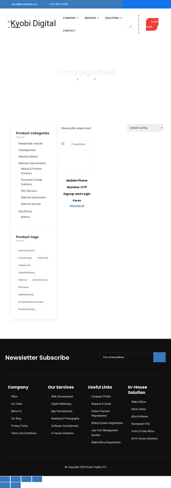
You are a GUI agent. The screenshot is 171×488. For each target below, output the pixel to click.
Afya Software (139, 416)
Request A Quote (101, 403)
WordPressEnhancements (30, 302)
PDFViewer (23, 287)
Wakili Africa (138, 401)
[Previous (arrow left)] (5, 485)
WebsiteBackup (26, 294)
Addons (25, 217)
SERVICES (90, 18)
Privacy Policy (19, 425)
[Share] (26, 479)
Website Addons (28, 156)
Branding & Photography (65, 418)
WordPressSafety (26, 309)
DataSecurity (24, 265)
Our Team (16, 403)
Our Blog (16, 418)
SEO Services (29, 191)
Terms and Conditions (24, 433)
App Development (61, 411)
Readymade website (31, 143)
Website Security (31, 204)
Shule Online (138, 409)
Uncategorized (27, 150)
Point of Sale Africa (142, 431)
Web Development (62, 396)
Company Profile (101, 396)
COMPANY (69, 18)
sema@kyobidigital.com (24, 4)
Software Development (64, 425)
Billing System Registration (107, 423)
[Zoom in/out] (5, 479)
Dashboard (42, 258)
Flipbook (22, 280)
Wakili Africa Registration (106, 442)
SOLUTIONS (112, 18)
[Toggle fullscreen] (16, 479)
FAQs (14, 396)
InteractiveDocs (40, 280)
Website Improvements (32, 163)
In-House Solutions (62, 433)
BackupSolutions (26, 250)
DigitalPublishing (26, 272)
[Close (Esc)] (37, 479)
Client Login (152, 24)
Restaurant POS (140, 423)
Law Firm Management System (104, 432)
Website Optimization (33, 197)
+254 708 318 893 (58, 4)
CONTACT (69, 30)
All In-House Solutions (144, 438)
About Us (16, 411)
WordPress (25, 211)
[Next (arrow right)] (16, 485)
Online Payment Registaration (100, 413)
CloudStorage (25, 258)
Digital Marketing (61, 403)
